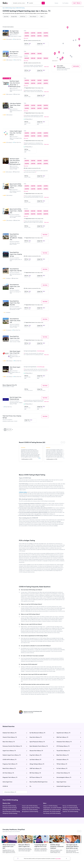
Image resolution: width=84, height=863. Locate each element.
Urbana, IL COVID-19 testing (50, 805)
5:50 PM (46, 108)
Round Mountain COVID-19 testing (11, 811)
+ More (39, 458)
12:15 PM (27, 214)
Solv (3, 7)
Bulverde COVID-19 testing (9, 805)
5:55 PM (27, 83)
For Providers (65, 3)
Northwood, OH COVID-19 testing (51, 811)
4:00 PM (33, 33)
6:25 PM (46, 83)
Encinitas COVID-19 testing (9, 809)
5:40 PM (39, 108)
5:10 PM (27, 108)
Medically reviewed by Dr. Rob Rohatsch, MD (33, 711)
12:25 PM (33, 214)
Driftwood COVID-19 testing (10, 807)
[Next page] (12, 429)
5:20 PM (33, 108)
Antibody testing (23, 492)
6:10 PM (46, 188)
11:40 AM (46, 211)
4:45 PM (27, 136)
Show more (46, 66)
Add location (76, 66)
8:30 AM (33, 58)
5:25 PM (46, 80)
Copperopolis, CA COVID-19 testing (52, 807)
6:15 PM (39, 83)
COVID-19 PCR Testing (20, 7)
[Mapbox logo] (55, 60)
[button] (59, 52)
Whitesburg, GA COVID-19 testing (71, 809)
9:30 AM (46, 58)
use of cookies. (58, 858)
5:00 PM (46, 33)
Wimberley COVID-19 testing (10, 813)
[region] (67, 43)
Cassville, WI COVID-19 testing (70, 811)
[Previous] (62, 442)
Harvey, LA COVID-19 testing (70, 805)
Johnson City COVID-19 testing (30, 809)
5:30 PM (27, 35)
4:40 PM (33, 80)
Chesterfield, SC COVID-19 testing (52, 809)
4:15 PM (39, 133)
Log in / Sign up (76, 3)
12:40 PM (39, 214)
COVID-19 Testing (8, 7)
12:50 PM (46, 214)
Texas (14, 7)
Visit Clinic (45, 234)
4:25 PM (27, 163)
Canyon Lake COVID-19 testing (29, 805)
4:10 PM (33, 105)
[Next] (64, 442)
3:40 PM (27, 160)
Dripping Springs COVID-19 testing (30, 807)
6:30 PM (39, 35)
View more (26, 38)
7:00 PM (46, 35)
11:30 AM (39, 211)
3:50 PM (33, 160)
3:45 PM (27, 133)
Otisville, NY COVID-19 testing (70, 807)
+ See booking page (40, 350)
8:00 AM (27, 58)
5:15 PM (39, 80)
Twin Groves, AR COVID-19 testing (52, 813)
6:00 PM (33, 35)
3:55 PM (27, 33)
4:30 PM (39, 33)
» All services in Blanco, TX (10, 792)
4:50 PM (39, 163)
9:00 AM (39, 58)
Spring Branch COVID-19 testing (30, 811)
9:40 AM (33, 211)
